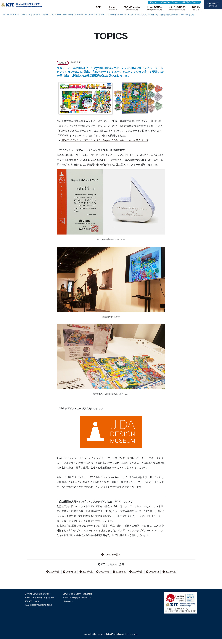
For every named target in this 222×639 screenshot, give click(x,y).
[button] (112, 8)
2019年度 (153, 571)
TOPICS (13, 15)
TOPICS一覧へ (112, 554)
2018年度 (170, 571)
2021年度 (120, 571)
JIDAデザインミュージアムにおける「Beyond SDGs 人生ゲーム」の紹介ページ (104, 140)
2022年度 (103, 571)
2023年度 (87, 571)
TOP (98, 7)
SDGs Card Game (169, 2)
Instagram (68, 601)
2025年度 (54, 571)
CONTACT (213, 4)
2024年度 (70, 571)
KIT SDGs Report (190, 2)
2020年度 (137, 571)
